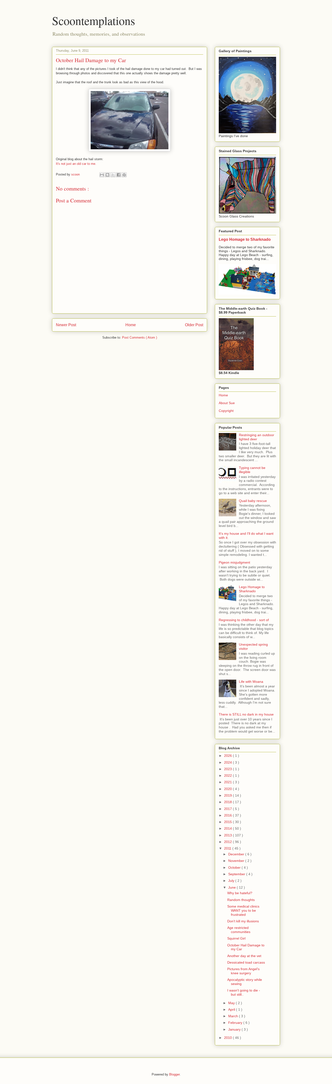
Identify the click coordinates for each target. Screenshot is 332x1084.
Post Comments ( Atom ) (139, 337)
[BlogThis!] (107, 174)
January (235, 1029)
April (232, 1009)
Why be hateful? (239, 893)
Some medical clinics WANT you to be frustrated (243, 910)
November (236, 861)
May (232, 1003)
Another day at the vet (244, 956)
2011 (228, 848)
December (236, 854)
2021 (228, 782)
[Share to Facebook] (118, 174)
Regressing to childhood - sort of (244, 620)
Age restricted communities (238, 930)
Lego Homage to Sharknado (245, 239)
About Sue (227, 403)
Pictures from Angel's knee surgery (243, 971)
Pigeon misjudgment (234, 562)
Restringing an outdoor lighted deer (256, 437)
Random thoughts (241, 900)
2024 (228, 762)
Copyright (226, 411)
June (232, 887)
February (235, 1023)
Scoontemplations (93, 20)
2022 (228, 775)
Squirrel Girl (236, 938)
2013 (228, 835)
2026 (228, 756)
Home (130, 325)
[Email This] (101, 174)
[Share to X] (113, 174)
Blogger (174, 1074)
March (233, 1016)
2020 (228, 789)
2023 (228, 769)
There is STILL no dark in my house (246, 714)
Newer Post (66, 325)
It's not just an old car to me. (76, 164)
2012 (228, 842)
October (235, 867)
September (237, 874)
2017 (228, 809)
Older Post (194, 325)
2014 (228, 828)
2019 (228, 795)
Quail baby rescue (253, 501)
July (231, 881)
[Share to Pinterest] (124, 174)
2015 (228, 822)
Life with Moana (251, 682)
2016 (228, 815)
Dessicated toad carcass (246, 962)
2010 (228, 1038)
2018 (228, 802)
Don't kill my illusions (243, 921)
